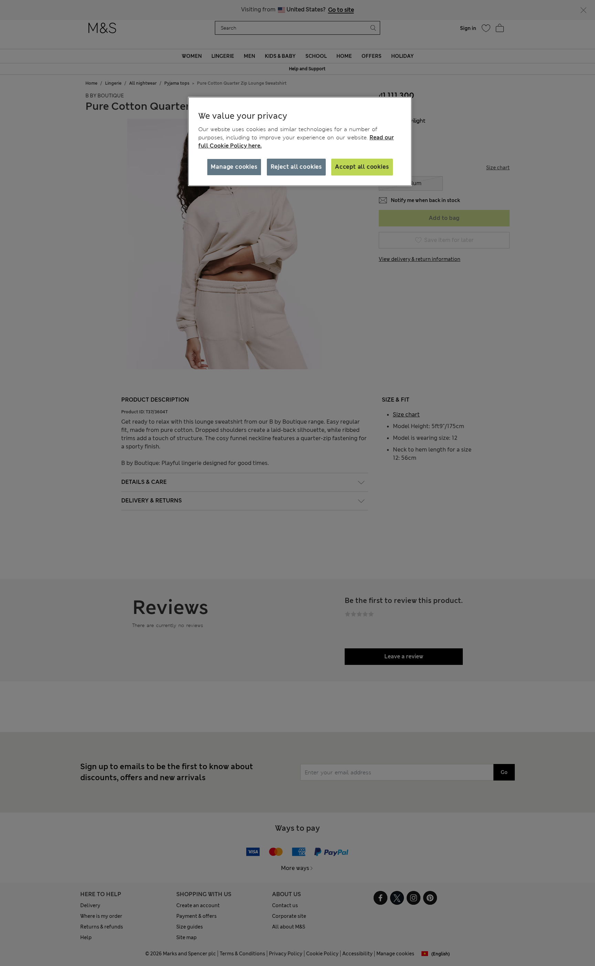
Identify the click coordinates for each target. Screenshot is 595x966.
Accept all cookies (362, 166)
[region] (300, 141)
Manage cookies (234, 166)
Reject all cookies (296, 166)
